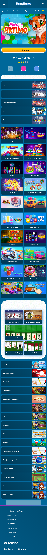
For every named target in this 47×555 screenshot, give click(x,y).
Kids (8, 11)
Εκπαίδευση (17, 11)
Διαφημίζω (11, 536)
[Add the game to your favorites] (42, 17)
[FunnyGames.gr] (2, 11)
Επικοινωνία (11, 532)
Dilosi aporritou (12, 515)
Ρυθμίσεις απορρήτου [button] (15, 511)
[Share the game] (10, 69)
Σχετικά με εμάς (12, 528)
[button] (43, 4)
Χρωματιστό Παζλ (32, 11)
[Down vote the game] (23, 69)
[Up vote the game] (37, 69)
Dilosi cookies (12, 520)
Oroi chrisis (11, 524)
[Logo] (23, 4)
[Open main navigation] (4, 4)
